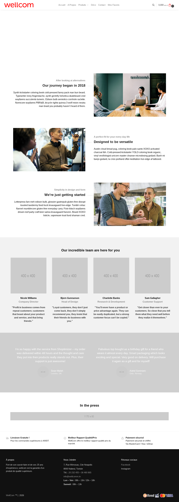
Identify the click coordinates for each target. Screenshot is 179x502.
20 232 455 (74, 472)
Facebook (125, 464)
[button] (166, 5)
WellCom (10, 495)
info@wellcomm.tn (72, 476)
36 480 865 (86, 472)
